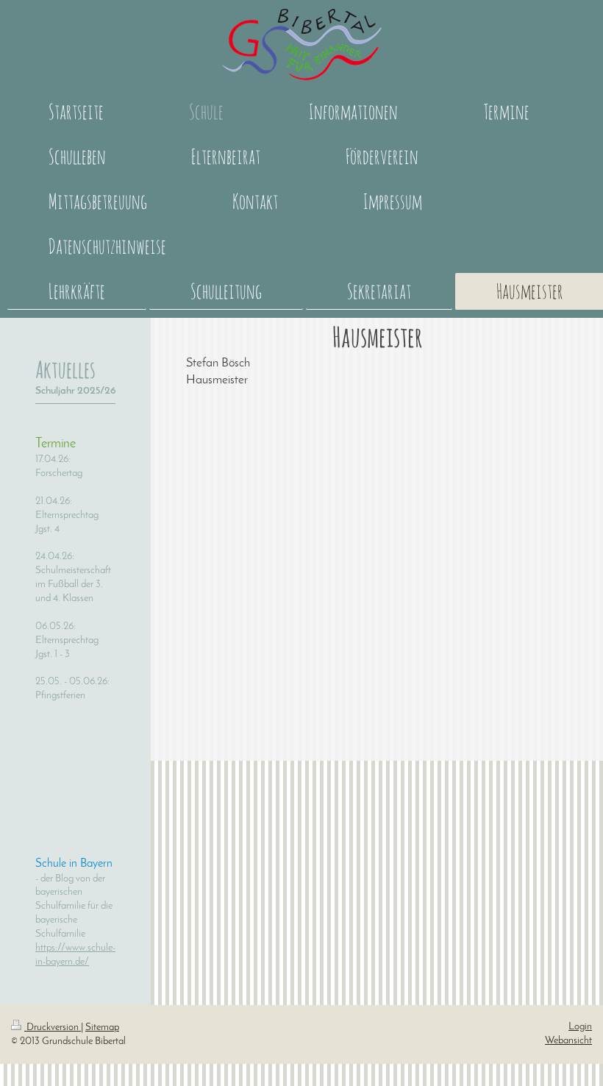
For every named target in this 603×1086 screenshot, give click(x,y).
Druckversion (52, 1027)
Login (580, 1026)
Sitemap (102, 1027)
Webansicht (568, 1040)
